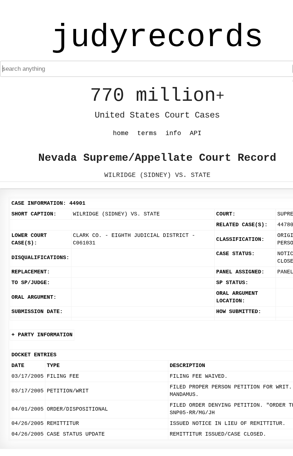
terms (147, 133)
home (121, 133)
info (173, 133)
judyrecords (157, 37)
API (196, 133)
